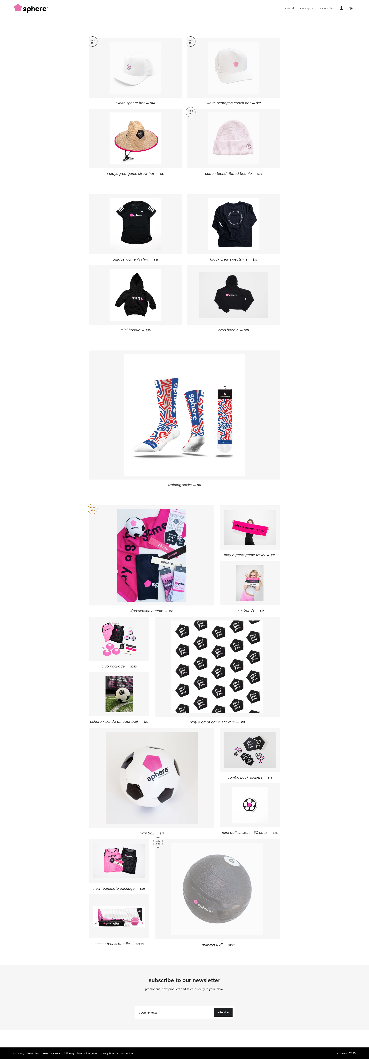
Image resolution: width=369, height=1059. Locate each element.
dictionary (68, 1053)
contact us (127, 1053)
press (45, 1053)
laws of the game (87, 1053)
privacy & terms (109, 1053)
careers (55, 1053)
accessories (327, 8)
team (30, 1053)
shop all (289, 8)
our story (18, 1053)
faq (37, 1053)
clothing (305, 8)
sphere (341, 1053)
